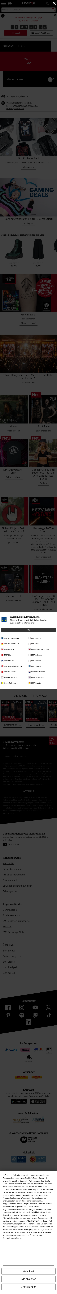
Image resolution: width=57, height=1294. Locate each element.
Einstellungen (28, 1286)
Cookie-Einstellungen (15, 1232)
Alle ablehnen (28, 1279)
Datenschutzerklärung (12, 1238)
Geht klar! (28, 1271)
